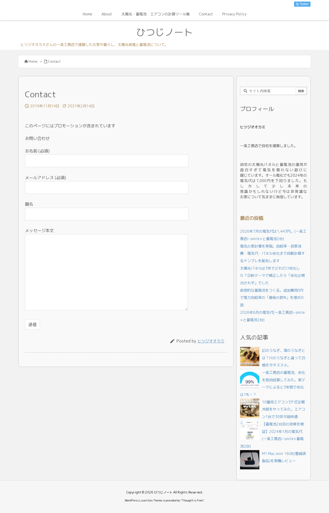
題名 (29, 204)
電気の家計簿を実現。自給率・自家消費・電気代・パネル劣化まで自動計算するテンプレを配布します (272, 253)
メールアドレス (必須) (45, 177)
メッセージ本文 (39, 230)
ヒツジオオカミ (210, 341)
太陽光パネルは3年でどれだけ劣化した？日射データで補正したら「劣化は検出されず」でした (272, 276)
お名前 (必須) (37, 151)
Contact (54, 61)
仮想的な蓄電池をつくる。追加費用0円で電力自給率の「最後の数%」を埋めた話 (272, 298)
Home (33, 61)
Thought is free (192, 500)
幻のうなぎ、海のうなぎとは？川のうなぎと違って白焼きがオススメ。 (283, 358)
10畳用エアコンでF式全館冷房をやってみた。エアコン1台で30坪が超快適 (283, 409)
